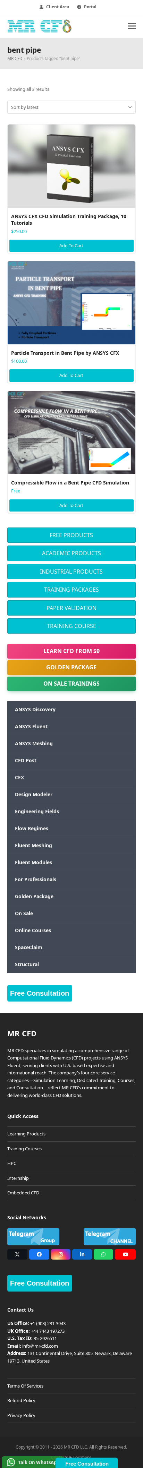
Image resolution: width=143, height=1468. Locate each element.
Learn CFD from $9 (71, 651)
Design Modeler (33, 794)
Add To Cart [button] (71, 245)
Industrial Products (71, 571)
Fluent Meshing (33, 845)
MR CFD (15, 58)
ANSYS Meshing (34, 743)
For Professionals (35, 879)
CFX (19, 777)
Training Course (71, 626)
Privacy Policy (21, 1415)
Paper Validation (71, 608)
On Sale (24, 913)
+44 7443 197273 (48, 1331)
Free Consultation (39, 993)
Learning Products (26, 1134)
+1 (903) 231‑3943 (48, 1323)
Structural (27, 964)
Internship (18, 1178)
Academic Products (71, 553)
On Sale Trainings (71, 683)
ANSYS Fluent (31, 726)
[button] (132, 26)
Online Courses (33, 930)
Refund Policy (21, 1400)
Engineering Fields (37, 811)
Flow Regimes (31, 828)
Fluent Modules (33, 862)
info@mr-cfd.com (40, 1346)
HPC (11, 1163)
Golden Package (71, 667)
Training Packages (71, 589)
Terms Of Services (25, 1386)
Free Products (71, 535)
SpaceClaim (28, 947)
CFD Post (25, 760)
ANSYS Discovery (35, 709)
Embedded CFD (23, 1193)
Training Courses (24, 1148)
